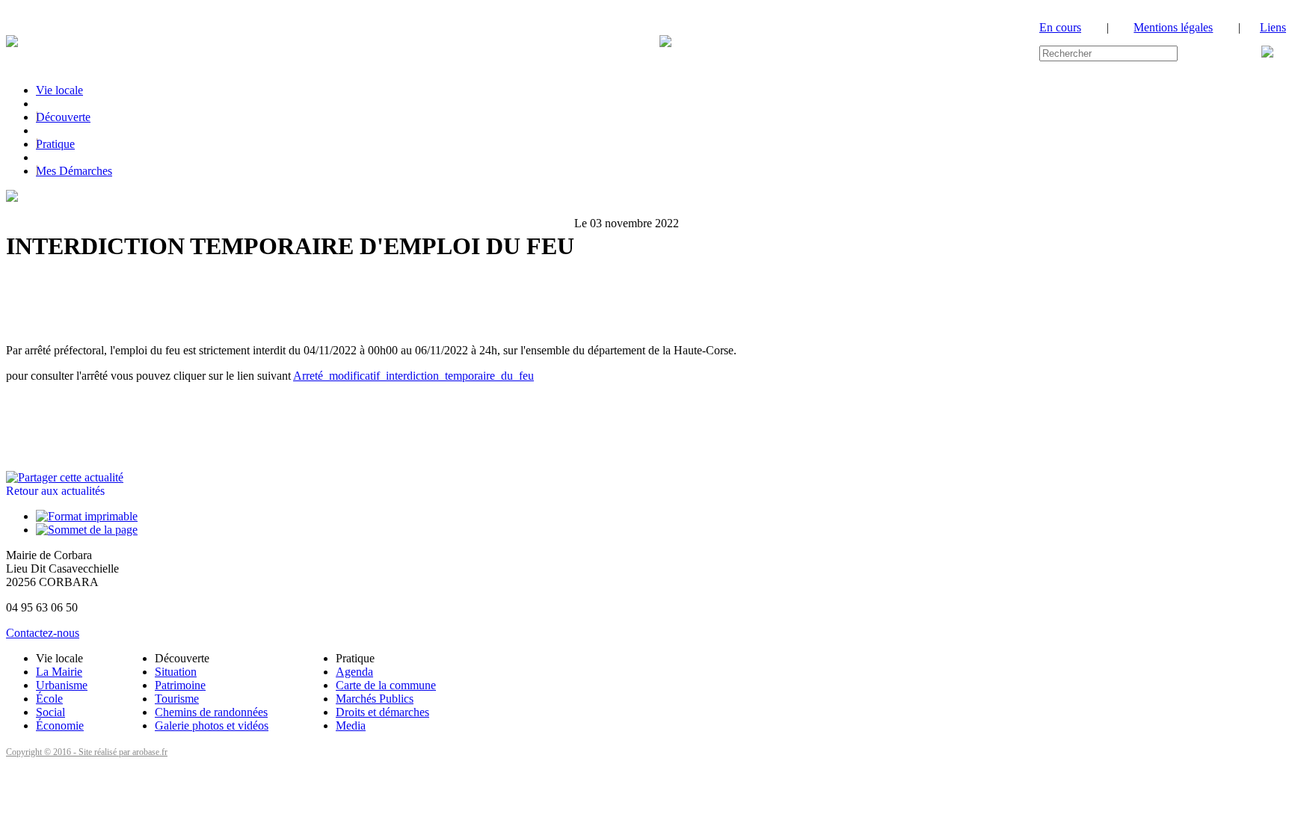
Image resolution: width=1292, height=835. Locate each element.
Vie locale (59, 90)
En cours (1060, 27)
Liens (1273, 27)
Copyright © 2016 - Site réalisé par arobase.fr (86, 752)
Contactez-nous (42, 632)
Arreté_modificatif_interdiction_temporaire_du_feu (413, 375)
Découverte (63, 117)
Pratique (55, 144)
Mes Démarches (74, 170)
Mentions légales (1173, 27)
